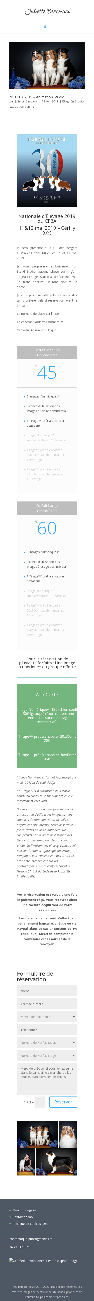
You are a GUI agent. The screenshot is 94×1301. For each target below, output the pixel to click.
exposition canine (21, 106)
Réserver (63, 1102)
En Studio (77, 101)
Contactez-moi (22, 1217)
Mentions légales (24, 1210)
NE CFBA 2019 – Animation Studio (36, 97)
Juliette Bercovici (26, 101)
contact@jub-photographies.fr (30, 1239)
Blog (65, 101)
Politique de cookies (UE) (30, 1224)
